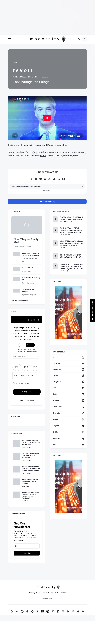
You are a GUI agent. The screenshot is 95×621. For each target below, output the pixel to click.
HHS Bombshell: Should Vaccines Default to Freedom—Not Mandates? (31, 495)
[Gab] (37, 611)
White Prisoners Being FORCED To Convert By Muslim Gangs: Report (31, 468)
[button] (9, 39)
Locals (14, 156)
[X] (12, 611)
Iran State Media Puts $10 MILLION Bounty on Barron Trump (31, 442)
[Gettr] (42, 611)
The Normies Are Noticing (28, 290)
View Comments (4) (47, 201)
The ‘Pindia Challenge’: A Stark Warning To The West (71, 256)
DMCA (57, 593)
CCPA (63, 593)
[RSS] (83, 611)
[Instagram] (22, 611)
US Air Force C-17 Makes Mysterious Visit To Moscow (31, 481)
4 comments (44, 77)
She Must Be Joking (29, 268)
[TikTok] (27, 611)
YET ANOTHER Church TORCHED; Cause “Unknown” (30, 455)
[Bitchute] (58, 611)
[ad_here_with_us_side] (68, 312)
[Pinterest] (78, 611)
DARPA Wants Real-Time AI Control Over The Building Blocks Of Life (71, 219)
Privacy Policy (34, 593)
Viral (16, 63)
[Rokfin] (73, 611)
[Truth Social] (53, 611)
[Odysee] (68, 611)
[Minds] (63, 611)
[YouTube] (17, 611)
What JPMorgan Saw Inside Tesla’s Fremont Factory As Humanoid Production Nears (71, 244)
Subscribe (27, 553)
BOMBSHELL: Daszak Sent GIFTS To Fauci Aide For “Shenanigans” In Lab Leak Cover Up (72, 267)
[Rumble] (47, 611)
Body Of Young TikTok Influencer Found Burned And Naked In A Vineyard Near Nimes (71, 231)
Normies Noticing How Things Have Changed (30, 254)
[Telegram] (32, 611)
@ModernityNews (69, 156)
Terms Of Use (47, 593)
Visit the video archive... (20, 301)
